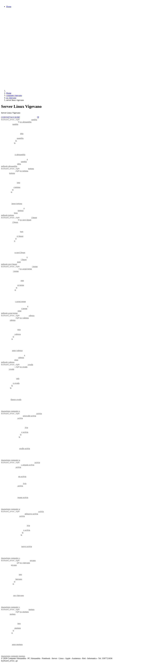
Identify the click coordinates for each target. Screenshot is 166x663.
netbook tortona (7, 215)
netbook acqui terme (9, 313)
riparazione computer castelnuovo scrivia (17, 558)
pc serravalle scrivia (28, 416)
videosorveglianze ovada (11, 399)
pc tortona (24, 171)
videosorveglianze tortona (11, 203)
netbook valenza (7, 362)
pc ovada (23, 367)
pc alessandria (25, 122)
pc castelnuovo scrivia (29, 514)
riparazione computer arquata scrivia (16, 509)
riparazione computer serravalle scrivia (16, 460)
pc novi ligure (25, 220)
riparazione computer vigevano (13, 607)
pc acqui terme (26, 269)
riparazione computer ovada (12, 411)
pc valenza (24, 318)
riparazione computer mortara (13, 656)
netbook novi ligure (9, 264)
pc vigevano (25, 563)
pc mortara (24, 612)
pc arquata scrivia (27, 465)
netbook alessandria (9, 166)
